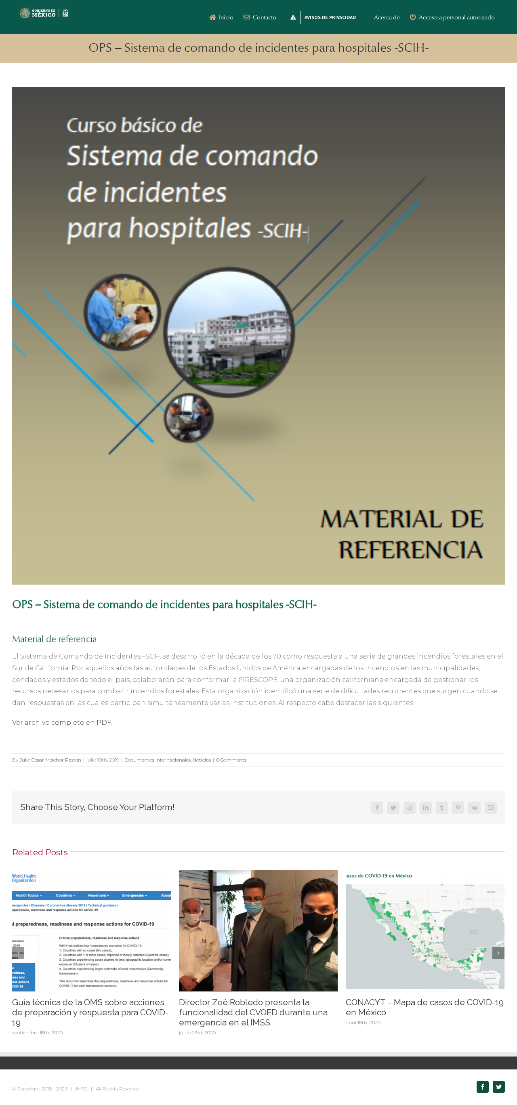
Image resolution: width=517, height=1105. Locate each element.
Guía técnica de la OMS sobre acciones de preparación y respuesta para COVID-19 (90, 1012)
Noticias (202, 760)
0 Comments (231, 760)
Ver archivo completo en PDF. (62, 722)
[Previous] (18, 953)
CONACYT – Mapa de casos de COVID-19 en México (425, 1007)
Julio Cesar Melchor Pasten (50, 760)
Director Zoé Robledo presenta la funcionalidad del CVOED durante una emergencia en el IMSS (253, 1012)
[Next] (498, 953)
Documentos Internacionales (157, 760)
